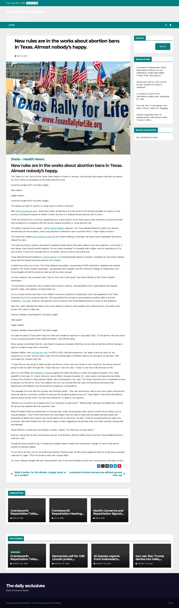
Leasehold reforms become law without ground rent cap (95, 474)
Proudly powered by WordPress (18, 603)
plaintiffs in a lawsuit (43, 373)
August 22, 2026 (20, 563)
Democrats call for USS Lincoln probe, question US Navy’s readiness (152, 84)
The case (26, 301)
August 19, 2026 (61, 563)
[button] (166, 25)
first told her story (40, 352)
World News (15, 552)
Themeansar (56, 603)
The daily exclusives (25, 11)
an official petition (56, 228)
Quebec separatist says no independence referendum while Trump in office (152, 117)
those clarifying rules (42, 236)
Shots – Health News (27, 159)
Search (140, 38)
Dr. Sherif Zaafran (48, 257)
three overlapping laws (26, 211)
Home (12, 25)
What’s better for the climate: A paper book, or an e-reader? (40, 474)
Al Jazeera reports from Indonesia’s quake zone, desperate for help (153, 96)
